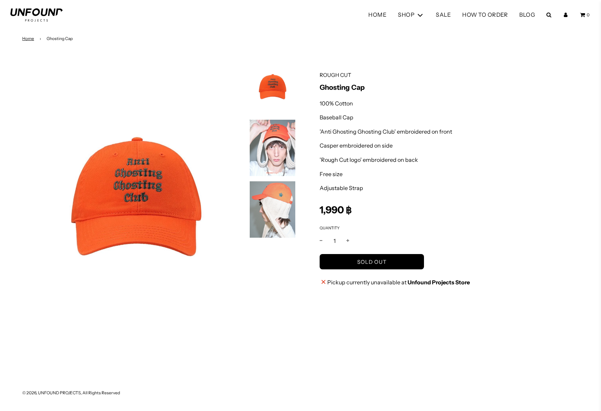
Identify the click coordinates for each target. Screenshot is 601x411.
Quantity (329, 228)
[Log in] (566, 15)
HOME (377, 14)
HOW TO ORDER (485, 14)
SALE (443, 14)
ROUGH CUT (335, 75)
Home (28, 38)
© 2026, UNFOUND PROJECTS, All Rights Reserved (71, 392)
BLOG (527, 14)
